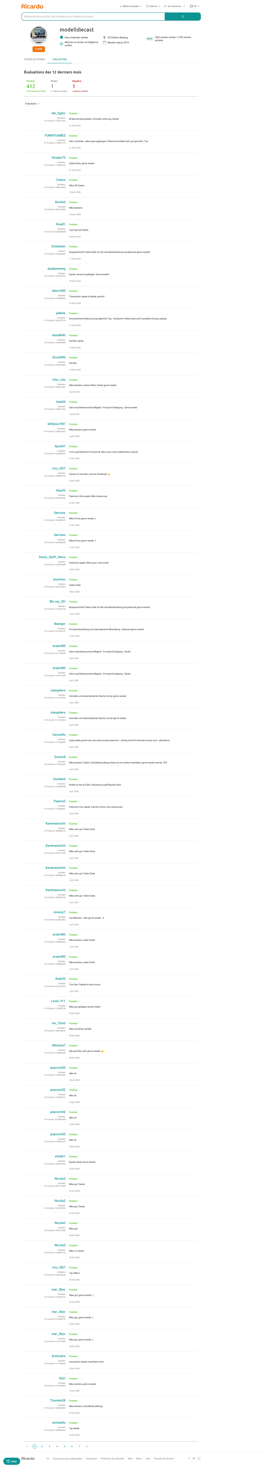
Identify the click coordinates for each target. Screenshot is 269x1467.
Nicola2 (60, 1178)
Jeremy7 (59, 912)
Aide (130, 1458)
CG (47, 1458)
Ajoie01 (60, 446)
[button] (131, 6)
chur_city (58, 379)
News (139, 1458)
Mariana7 (58, 1045)
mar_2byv (58, 1289)
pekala (60, 313)
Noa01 (60, 224)
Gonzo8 (59, 757)
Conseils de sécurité (164, 1458)
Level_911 (58, 1001)
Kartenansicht (55, 823)
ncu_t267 (58, 468)
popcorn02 (57, 1067)
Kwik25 (60, 979)
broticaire (58, 1356)
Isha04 (60, 402)
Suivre (38, 49)
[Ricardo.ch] (32, 6)
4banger (59, 624)
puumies (59, 579)
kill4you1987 (56, 424)
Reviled (60, 202)
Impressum (91, 1458)
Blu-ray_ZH (57, 601)
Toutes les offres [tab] (34, 59)
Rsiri (62, 1378)
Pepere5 (59, 801)
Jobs (147, 1458)
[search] (183, 16)
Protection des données (112, 1458)
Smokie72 (58, 157)
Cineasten (58, 246)
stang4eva (58, 690)
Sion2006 (58, 357)
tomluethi (58, 1422)
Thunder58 (57, 1400)
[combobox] (93, 16)
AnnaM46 (58, 335)
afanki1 (60, 1156)
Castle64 (59, 779)
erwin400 (59, 646)
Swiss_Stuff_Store (52, 557)
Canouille (58, 734)
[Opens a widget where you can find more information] (11, 1461)
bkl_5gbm (58, 113)
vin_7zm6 (58, 1023)
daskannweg (56, 268)
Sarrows (59, 513)
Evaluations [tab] (60, 59)
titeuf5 (60, 490)
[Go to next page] (86, 1446)
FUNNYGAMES (55, 135)
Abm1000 (58, 291)
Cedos (60, 180)
